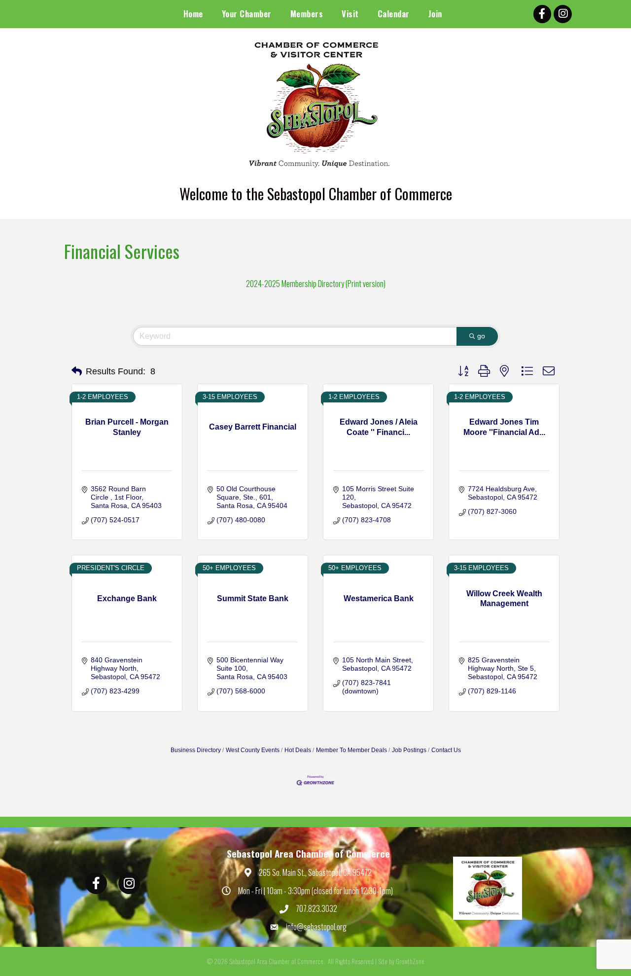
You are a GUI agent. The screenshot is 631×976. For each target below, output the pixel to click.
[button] (76, 371)
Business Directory (196, 750)
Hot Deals (297, 750)
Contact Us (446, 750)
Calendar (394, 13)
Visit (350, 13)
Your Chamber (247, 13)
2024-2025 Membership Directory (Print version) (316, 283)
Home (193, 13)
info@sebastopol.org (316, 927)
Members (306, 13)
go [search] (481, 336)
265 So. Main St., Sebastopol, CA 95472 (315, 872)
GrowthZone (410, 961)
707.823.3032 (316, 908)
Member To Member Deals (351, 750)
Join (435, 13)
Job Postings (409, 750)
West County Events (253, 750)
